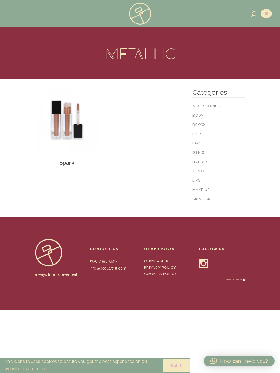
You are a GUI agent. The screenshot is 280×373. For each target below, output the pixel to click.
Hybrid (199, 162)
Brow (198, 125)
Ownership (156, 261)
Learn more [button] (34, 368)
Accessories (206, 106)
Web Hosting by (234, 279)
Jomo (198, 171)
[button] (239, 361)
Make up (201, 190)
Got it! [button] (176, 365)
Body (198, 115)
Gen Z (198, 152)
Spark (66, 162)
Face (197, 143)
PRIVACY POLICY (160, 267)
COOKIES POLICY (160, 274)
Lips (196, 180)
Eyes (197, 134)
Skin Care (202, 199)
